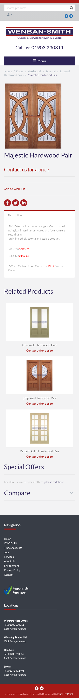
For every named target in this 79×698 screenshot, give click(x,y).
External (51, 71)
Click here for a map (15, 629)
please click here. (54, 482)
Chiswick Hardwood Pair (39, 345)
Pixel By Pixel (65, 694)
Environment (11, 565)
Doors (19, 71)
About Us (9, 561)
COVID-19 (10, 543)
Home (8, 71)
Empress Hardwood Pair (40, 398)
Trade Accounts (13, 547)
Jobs (6, 552)
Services (9, 556)
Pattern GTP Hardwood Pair (39, 451)
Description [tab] (15, 215)
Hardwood (34, 71)
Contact (8, 574)
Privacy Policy (12, 570)
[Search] (71, 8)
